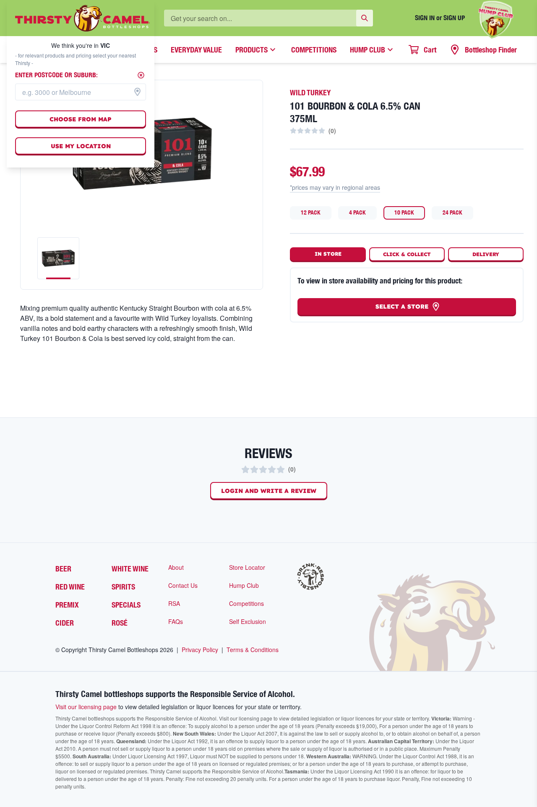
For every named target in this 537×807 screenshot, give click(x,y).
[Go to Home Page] (82, 18)
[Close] (141, 75)
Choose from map (81, 119)
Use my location (81, 146)
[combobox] (80, 92)
